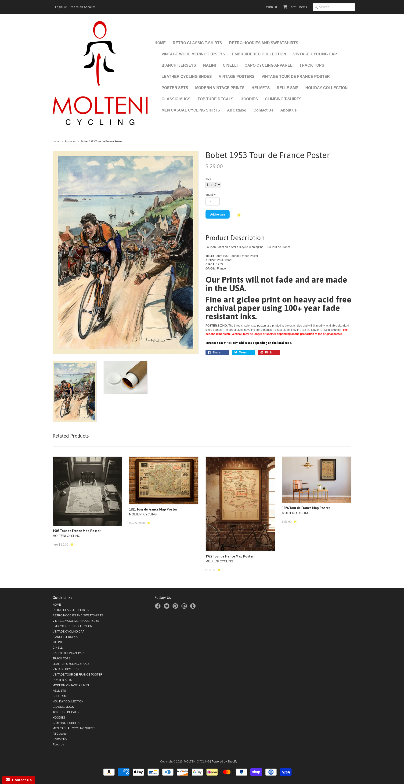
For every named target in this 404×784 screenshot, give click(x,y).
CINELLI (230, 65)
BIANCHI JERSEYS (179, 65)
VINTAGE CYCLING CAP (315, 54)
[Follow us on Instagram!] (184, 607)
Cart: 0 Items (298, 7)
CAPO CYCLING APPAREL (268, 65)
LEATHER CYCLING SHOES (187, 77)
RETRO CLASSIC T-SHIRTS (197, 43)
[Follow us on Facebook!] (158, 607)
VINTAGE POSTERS (237, 77)
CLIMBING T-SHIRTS (283, 99)
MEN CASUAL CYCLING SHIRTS (191, 110)
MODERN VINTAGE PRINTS (220, 88)
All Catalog (236, 110)
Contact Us (263, 110)
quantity (211, 194)
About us (288, 110)
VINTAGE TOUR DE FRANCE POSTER (296, 77)
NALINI (209, 65)
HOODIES (249, 99)
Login (59, 7)
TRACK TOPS (311, 65)
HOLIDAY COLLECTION (326, 88)
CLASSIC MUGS (176, 99)
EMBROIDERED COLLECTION (259, 54)
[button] (239, 217)
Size (208, 178)
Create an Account (82, 7)
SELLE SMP (287, 88)
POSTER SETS (175, 88)
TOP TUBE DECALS (216, 99)
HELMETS (261, 88)
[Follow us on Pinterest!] (176, 607)
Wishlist (271, 7)
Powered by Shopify (224, 761)
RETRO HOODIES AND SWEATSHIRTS (263, 43)
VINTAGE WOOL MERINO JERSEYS (193, 54)
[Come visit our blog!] (193, 607)
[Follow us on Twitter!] (167, 607)
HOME (160, 43)
